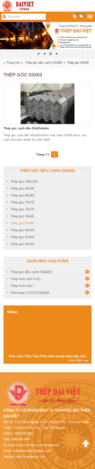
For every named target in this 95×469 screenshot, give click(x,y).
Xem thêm (75, 360)
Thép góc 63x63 (22, 223)
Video (12, 312)
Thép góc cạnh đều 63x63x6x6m (26, 128)
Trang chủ (13, 62)
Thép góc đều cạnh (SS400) (43, 62)
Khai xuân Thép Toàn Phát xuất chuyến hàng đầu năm (47, 356)
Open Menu (90, 16)
